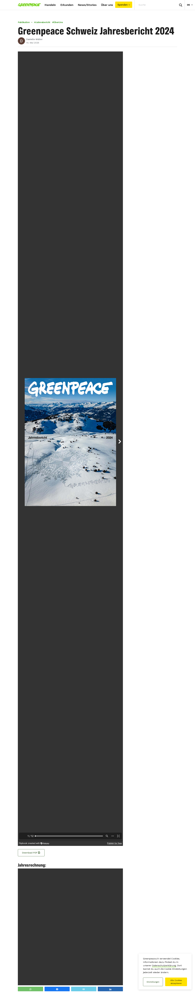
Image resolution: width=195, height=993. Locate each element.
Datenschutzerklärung (164, 965)
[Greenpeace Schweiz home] (28, 5)
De (191, 4)
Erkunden (66, 5)
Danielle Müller (34, 39)
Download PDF (29, 852)
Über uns (107, 5)
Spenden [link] (122, 4)
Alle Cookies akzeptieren (176, 981)
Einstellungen (153, 982)
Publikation (24, 22)
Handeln (50, 5)
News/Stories (87, 5)
